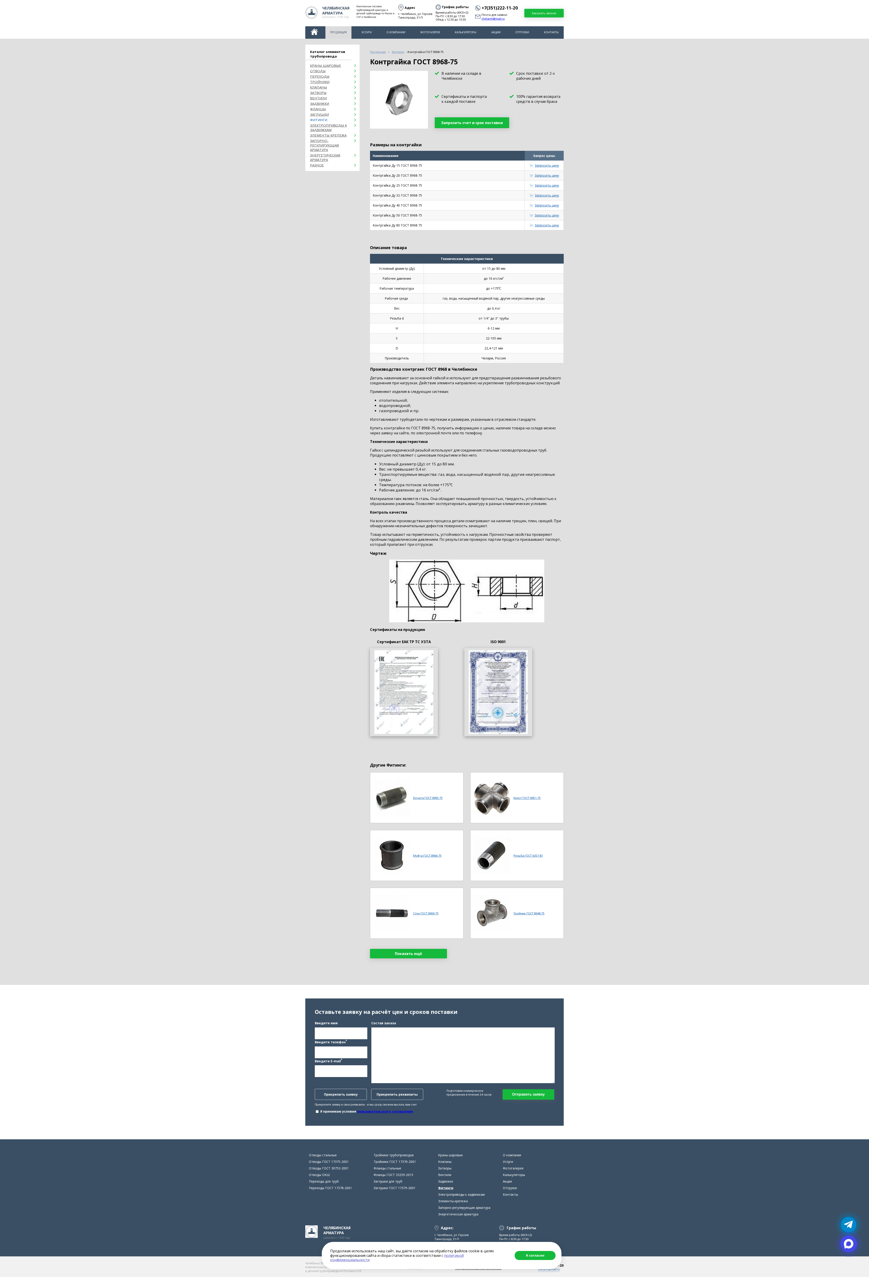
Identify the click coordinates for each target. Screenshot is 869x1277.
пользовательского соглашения (385, 1111)
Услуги (366, 32)
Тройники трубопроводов (394, 1155)
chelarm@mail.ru (493, 19)
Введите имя (326, 1023)
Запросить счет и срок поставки (472, 122)
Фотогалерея (430, 32)
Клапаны (318, 87)
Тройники (319, 81)
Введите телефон (331, 1041)
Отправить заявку (528, 1094)
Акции (496, 32)
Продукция (338, 32)
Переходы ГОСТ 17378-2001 (330, 1188)
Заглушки (319, 114)
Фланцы (318, 109)
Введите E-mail (328, 1060)
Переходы (319, 76)
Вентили (318, 98)
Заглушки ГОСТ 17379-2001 (394, 1188)
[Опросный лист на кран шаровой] (404, 692)
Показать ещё (408, 953)
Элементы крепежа (328, 135)
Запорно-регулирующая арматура (324, 145)
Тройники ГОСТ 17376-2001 (395, 1161)
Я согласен (535, 1255)
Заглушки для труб (388, 1181)
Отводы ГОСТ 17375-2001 (329, 1161)
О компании (396, 32)
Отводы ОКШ (319, 1175)
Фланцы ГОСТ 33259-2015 (393, 1175)
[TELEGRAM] (848, 1224)
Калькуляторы (465, 32)
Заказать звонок (544, 13)
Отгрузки (522, 32)
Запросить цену (547, 165)
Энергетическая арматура (325, 157)
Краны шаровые (325, 65)
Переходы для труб (324, 1181)
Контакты (551, 32)
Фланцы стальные (387, 1168)
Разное (317, 165)
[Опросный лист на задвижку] (498, 692)
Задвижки (319, 103)
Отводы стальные (323, 1155)
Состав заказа (383, 1023)
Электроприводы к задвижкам (328, 127)
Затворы (318, 92)
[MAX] (848, 1243)
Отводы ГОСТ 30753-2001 (329, 1168)
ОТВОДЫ (318, 71)
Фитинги (318, 120)
